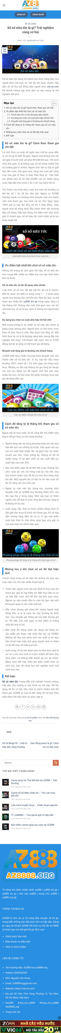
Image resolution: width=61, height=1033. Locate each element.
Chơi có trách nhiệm (15, 946)
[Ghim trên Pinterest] (38, 707)
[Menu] (4, 5)
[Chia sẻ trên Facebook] (22, 707)
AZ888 (5, 918)
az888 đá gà (50, 889)
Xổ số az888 (30, 24)
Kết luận (10, 135)
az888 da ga (9, 893)
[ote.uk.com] (30, 5)
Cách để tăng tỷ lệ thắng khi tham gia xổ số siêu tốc (31, 126)
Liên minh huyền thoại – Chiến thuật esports (34, 805)
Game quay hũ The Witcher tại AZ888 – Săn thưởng (34, 782)
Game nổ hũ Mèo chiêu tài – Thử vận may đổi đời (33, 794)
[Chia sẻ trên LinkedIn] (43, 707)
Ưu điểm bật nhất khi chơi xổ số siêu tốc (26, 111)
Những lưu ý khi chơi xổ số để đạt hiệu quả (27, 132)
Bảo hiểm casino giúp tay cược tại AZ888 (32, 824)
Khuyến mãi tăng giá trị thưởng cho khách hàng (33, 121)
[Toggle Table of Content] (52, 103)
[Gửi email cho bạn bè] (33, 707)
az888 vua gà (9, 897)
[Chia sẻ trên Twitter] (27, 707)
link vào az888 (27, 893)
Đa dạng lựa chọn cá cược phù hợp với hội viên (32, 118)
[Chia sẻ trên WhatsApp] (17, 707)
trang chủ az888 (48, 893)
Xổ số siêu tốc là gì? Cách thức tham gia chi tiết (29, 107)
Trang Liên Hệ (12, 1012)
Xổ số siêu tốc (10, 681)
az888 (38, 889)
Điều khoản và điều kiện (17, 941)
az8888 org (41, 967)
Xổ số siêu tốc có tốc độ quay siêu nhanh (29, 114)
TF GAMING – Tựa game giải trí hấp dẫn (32, 815)
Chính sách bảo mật (15, 936)
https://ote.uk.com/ (25, 988)
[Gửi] (56, 763)
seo (42, 41)
